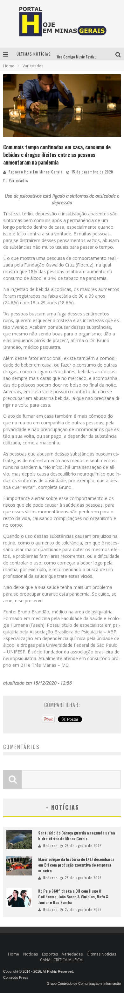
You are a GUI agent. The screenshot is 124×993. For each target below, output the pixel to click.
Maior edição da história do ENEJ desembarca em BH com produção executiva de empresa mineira (76, 864)
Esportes (50, 954)
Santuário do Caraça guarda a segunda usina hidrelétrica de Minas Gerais (76, 835)
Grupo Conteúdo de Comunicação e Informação (84, 983)
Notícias (30, 954)
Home (8, 66)
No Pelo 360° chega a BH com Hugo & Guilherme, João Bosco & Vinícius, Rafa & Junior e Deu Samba (73, 896)
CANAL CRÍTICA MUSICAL (62, 960)
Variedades (18, 180)
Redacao (50, 845)
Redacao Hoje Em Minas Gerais (36, 171)
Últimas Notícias (101, 954)
